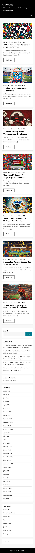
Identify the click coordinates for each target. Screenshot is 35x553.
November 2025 (8, 422)
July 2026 (6, 394)
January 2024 (7, 492)
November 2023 (8, 499)
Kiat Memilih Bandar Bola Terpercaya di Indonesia (14, 176)
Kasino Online (7, 530)
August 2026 (7, 391)
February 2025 (7, 446)
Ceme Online (7, 523)
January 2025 (7, 450)
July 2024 (6, 471)
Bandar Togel (6, 520)
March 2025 (6, 443)
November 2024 (8, 457)
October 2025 (7, 426)
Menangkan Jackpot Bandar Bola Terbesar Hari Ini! (17, 263)
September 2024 (8, 464)
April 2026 (6, 405)
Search (5, 331)
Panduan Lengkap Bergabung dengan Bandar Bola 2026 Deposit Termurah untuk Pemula (17, 363)
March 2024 (6, 485)
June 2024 (6, 474)
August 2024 (7, 467)
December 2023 (7, 495)
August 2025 (7, 433)
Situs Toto (6, 541)
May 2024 (6, 478)
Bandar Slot (6, 516)
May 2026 (6, 401)
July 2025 (6, 436)
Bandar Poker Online (9, 513)
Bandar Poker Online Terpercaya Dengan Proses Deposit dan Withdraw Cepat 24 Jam (16, 369)
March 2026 (6, 408)
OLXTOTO (7, 5)
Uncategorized (7, 534)
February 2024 (7, 488)
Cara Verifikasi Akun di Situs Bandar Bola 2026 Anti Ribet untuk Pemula (16, 352)
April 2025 (6, 440)
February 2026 (7, 412)
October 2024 (7, 460)
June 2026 (6, 398)
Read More (9, 60)
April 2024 (6, 481)
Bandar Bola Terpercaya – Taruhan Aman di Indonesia (15, 133)
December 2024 (7, 453)
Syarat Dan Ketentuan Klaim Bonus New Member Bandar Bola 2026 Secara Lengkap (16, 358)
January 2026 (7, 415)
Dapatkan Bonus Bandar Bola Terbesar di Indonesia (16, 219)
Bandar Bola (6, 42)
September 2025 (8, 429)
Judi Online (6, 527)
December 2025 (7, 419)
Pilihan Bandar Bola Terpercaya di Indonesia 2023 (17, 46)
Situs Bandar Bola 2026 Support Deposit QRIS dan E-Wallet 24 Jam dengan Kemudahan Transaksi (17, 346)
